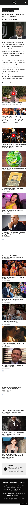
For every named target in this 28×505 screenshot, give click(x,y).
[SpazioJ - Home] (14, 2)
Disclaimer (22, 482)
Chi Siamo (5, 482)
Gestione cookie (24, 503)
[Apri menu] (25, 2)
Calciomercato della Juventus (10, 8)
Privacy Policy (13, 482)
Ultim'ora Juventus (8, 11)
